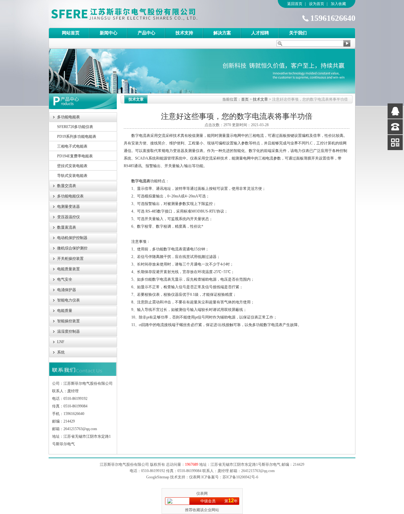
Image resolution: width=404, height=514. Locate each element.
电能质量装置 (68, 269)
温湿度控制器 (68, 331)
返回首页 (294, 4)
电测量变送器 (68, 206)
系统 (61, 352)
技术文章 (260, 99)
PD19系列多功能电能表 (76, 136)
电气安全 (64, 279)
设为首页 (316, 4)
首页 (245, 99)
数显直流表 (66, 227)
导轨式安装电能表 (72, 175)
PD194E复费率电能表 (75, 156)
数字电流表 (140, 181)
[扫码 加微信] (395, 142)
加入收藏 (338, 4)
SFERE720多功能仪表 (75, 127)
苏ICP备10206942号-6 (240, 477)
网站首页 (71, 33)
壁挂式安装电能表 (72, 166)
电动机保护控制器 (72, 238)
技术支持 (184, 33)
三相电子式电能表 (72, 146)
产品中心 (146, 33)
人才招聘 (260, 33)
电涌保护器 (66, 290)
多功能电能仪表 (70, 196)
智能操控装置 (68, 321)
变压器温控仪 (68, 217)
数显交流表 (66, 186)
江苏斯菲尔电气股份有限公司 (135, 14)
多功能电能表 (68, 117)
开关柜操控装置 (70, 258)
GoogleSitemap (157, 477)
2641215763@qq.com (258, 471)
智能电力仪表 (68, 300)
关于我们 (298, 33)
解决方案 (222, 33)
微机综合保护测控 (72, 248)
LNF (60, 342)
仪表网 (202, 493)
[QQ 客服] (395, 111)
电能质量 (64, 310)
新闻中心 (108, 33)
